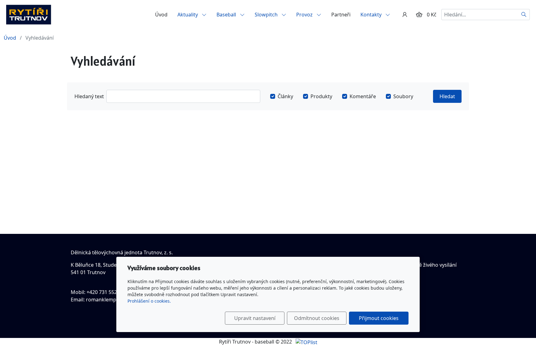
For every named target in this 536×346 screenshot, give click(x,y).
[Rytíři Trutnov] (28, 14)
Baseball (227, 14)
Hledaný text (89, 96)
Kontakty (371, 14)
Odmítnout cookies (316, 318)
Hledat (447, 96)
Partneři (341, 14)
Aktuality (188, 14)
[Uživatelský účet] (404, 14)
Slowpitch (267, 14)
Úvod (161, 14)
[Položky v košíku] (419, 14)
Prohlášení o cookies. (149, 301)
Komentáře (363, 96)
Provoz (305, 14)
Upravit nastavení (254, 318)
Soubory (403, 96)
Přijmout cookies (379, 318)
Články (285, 96)
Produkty (321, 96)
